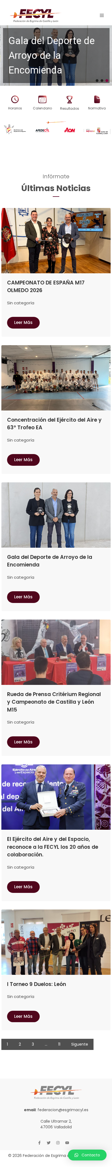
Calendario (42, 108)
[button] (56, 55)
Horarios (15, 108)
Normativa (97, 108)
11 (59, 1044)
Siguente (79, 1044)
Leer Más (23, 322)
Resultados (69, 108)
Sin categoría (20, 303)
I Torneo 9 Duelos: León (36, 984)
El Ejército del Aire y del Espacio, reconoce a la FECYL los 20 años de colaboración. (52, 846)
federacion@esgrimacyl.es (63, 1110)
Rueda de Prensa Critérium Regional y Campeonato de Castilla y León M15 (54, 702)
